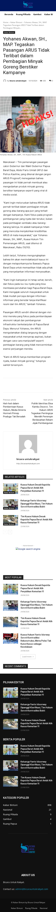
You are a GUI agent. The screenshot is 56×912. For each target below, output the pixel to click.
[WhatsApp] (37, 89)
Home (5, 22)
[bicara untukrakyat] (5, 80)
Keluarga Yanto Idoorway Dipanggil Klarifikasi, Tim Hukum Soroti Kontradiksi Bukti (37, 503)
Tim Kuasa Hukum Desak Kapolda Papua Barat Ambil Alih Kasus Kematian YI (36, 519)
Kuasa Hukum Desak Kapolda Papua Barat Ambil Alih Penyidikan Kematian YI (35, 487)
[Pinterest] (30, 89)
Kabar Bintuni (16, 22)
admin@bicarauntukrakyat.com (31, 889)
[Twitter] (23, 89)
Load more (27, 656)
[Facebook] (16, 89)
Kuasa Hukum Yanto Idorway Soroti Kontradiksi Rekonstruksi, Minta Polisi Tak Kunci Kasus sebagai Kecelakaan (36, 640)
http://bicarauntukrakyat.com (28, 463)
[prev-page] (5, 532)
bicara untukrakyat (18, 81)
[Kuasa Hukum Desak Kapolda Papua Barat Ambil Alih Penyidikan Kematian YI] (10, 488)
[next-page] (10, 532)
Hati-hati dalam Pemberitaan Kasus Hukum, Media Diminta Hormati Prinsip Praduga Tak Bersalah (14, 410)
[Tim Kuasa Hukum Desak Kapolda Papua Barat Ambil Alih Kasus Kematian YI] (10, 520)
